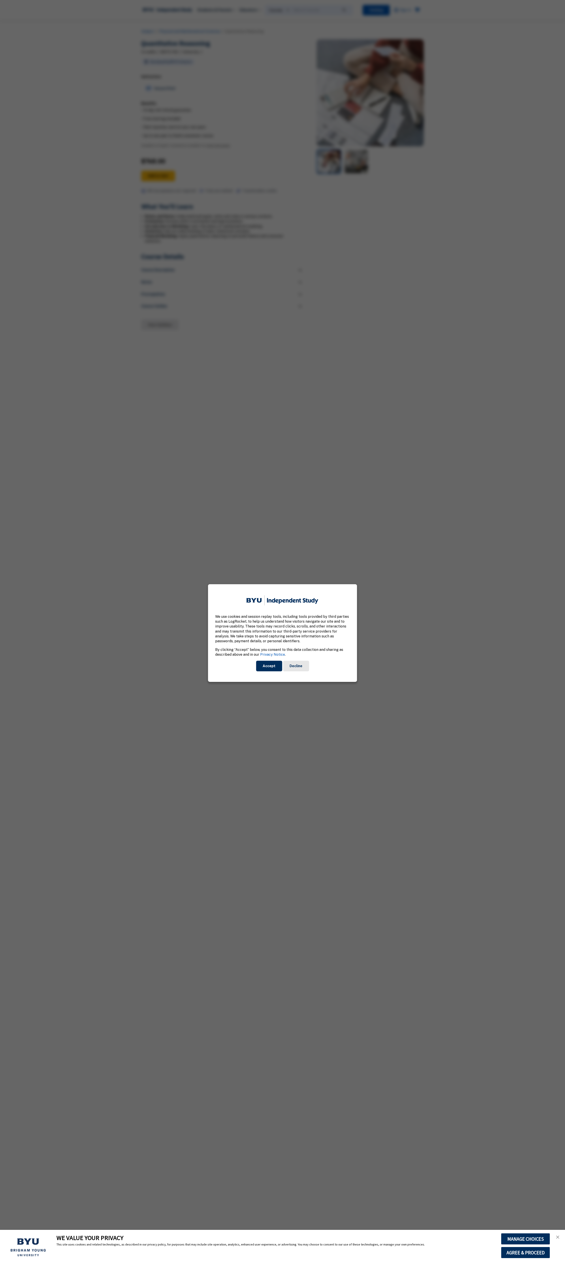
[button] (557, 1237)
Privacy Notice (272, 654)
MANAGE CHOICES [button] (525, 1239)
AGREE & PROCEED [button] (526, 1252)
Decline (296, 666)
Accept (269, 666)
